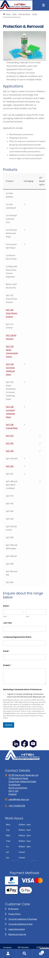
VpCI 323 (9, 435)
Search (24, 953)
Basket (38, 951)
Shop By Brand (24, 14)
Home (8, 14)
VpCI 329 (9, 451)
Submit (8, 724)
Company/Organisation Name (17, 637)
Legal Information (16, 929)
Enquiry (7, 665)
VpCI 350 (9, 466)
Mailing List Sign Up (17, 934)
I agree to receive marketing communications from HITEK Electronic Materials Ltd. (26, 695)
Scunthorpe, (14, 784)
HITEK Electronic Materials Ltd (23, 775)
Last (27, 616)
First (5, 616)
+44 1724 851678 (16, 805)
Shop (15, 14)
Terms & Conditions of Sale (20, 924)
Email (6, 651)
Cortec (34, 14)
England (12, 794)
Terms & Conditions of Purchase (22, 919)
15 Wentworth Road (18, 778)
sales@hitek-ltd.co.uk (18, 799)
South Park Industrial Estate (22, 781)
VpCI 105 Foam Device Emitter (11, 313)
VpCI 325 (9, 443)
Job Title (7, 623)
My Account (13, 908)
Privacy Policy (14, 914)
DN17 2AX (13, 791)
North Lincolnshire (18, 787)
